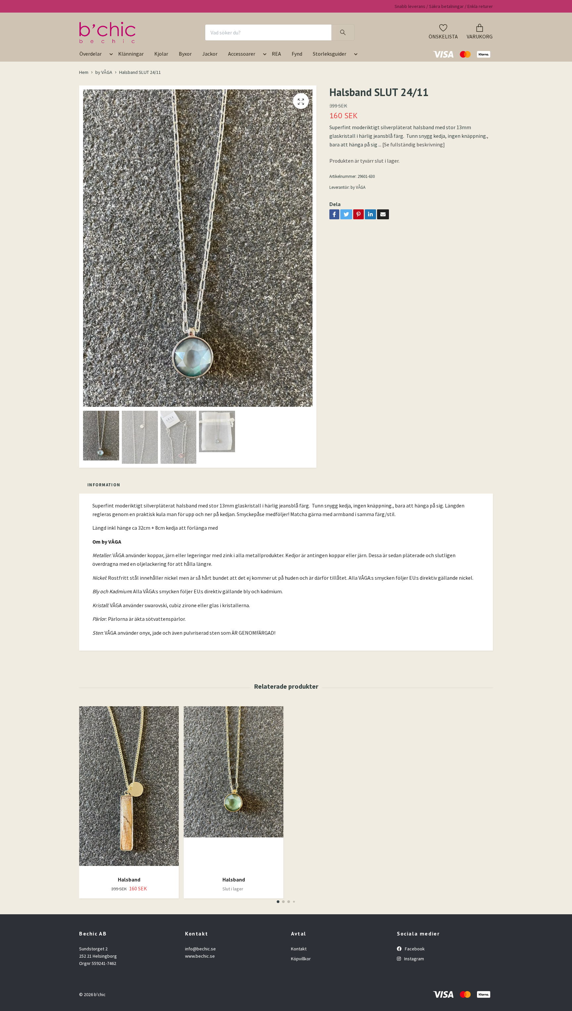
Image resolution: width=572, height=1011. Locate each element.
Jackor (209, 53)
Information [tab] (103, 484)
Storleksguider (329, 53)
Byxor (185, 53)
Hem (83, 72)
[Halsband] (129, 788)
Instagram (413, 959)
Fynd (297, 53)
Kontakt (299, 949)
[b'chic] (107, 32)
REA (276, 53)
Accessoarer (241, 53)
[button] (110, 56)
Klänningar (131, 53)
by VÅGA (103, 72)
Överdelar (90, 53)
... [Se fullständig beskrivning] (411, 144)
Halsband (129, 879)
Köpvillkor (301, 959)
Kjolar (161, 53)
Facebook (414, 949)
